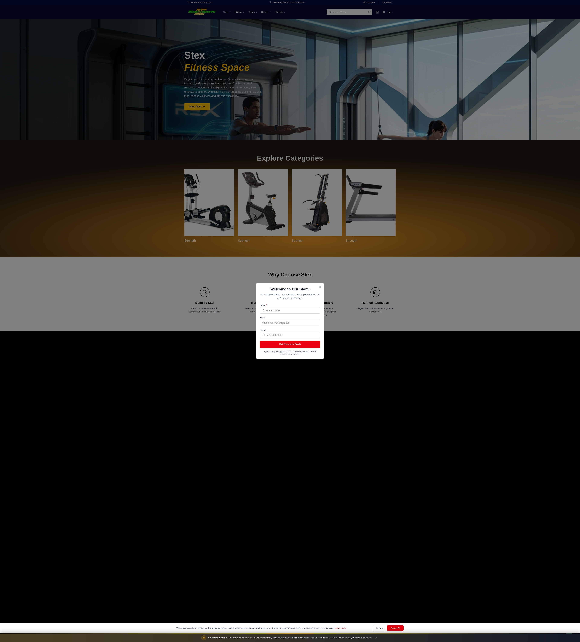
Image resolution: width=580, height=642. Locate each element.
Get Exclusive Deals (290, 344)
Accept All (395, 628)
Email (262, 317)
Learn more (340, 628)
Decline (379, 628)
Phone (263, 330)
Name (263, 305)
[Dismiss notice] (376, 638)
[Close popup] (319, 287)
